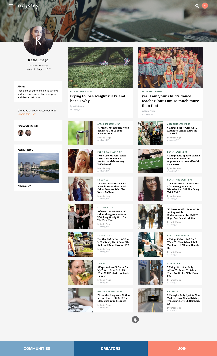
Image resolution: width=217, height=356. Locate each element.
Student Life (104, 236)
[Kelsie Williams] (21, 133)
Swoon (101, 264)
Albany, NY (24, 186)
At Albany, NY (76, 110)
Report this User (27, 113)
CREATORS (110, 348)
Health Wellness (177, 152)
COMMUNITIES (37, 348)
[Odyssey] (28, 6)
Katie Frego (78, 106)
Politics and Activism (109, 152)
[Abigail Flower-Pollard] (28, 133)
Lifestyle (102, 180)
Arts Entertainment (81, 91)
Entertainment (106, 208)
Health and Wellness (179, 180)
